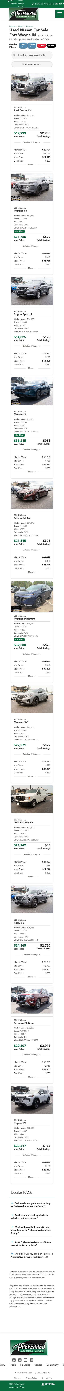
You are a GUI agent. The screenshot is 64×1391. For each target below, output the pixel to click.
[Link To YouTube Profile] (26, 1360)
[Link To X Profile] (20, 1360)
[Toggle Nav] (59, 14)
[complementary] (54, 1381)
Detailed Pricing (30, 142)
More (30, 165)
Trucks (12, 1365)
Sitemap (17, 1378)
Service (38, 1365)
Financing (25, 1365)
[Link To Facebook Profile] (14, 1360)
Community (53, 1365)
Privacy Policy (31, 1378)
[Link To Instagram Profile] (31, 1360)
